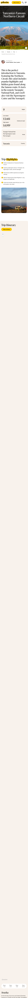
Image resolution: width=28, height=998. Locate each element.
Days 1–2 (4, 986)
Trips (14, 51)
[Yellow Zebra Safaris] (5, 2)
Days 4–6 (17, 986)
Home (3, 51)
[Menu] (25, 2)
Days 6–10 (23, 986)
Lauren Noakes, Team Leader (13, 62)
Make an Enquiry (16, 2)
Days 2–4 (10, 986)
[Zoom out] (3, 236)
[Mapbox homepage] (4, 979)
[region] (14, 607)
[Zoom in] (3, 234)
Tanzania (8, 51)
